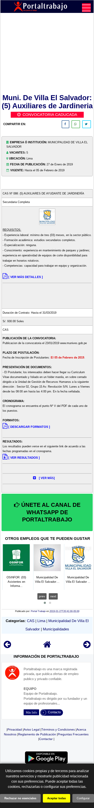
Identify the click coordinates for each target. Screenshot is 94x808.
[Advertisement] (47, 54)
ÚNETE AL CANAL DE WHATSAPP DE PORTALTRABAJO (50, 512)
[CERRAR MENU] (86, 7)
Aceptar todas (56, 798)
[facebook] (65, 124)
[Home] (47, 646)
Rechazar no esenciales (20, 798)
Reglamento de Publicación (37, 734)
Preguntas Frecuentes (73, 734)
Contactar (46, 739)
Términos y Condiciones (58, 729)
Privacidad (14, 729)
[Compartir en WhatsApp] (75, 124)
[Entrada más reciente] (7, 646)
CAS (30, 621)
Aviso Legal (32, 729)
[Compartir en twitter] (86, 124)
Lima (41, 621)
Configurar (83, 798)
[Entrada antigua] (87, 646)
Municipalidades (56, 629)
